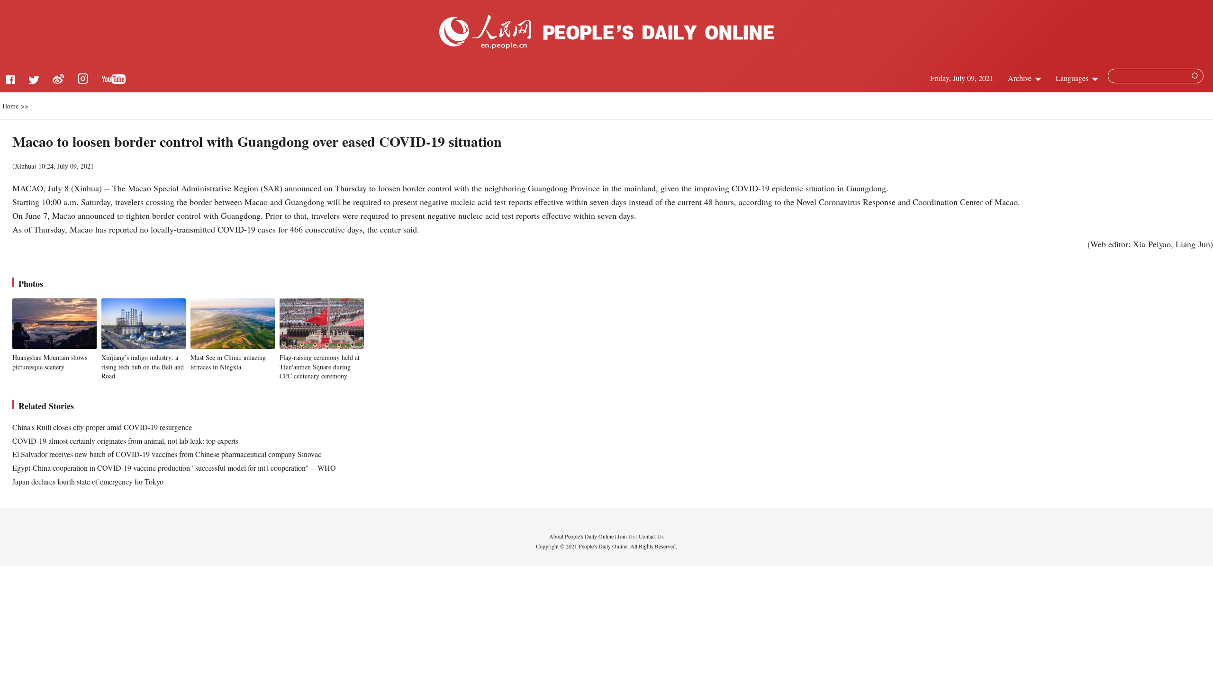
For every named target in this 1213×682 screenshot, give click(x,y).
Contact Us (651, 536)
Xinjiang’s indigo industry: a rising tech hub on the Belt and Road (142, 366)
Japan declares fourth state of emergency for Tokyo (87, 481)
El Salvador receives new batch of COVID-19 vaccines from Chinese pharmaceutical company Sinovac (166, 454)
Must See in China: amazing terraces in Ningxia (228, 362)
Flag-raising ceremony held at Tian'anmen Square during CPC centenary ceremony (320, 366)
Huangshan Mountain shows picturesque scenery (49, 362)
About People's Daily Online (581, 536)
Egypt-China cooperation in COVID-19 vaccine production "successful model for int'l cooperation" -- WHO (174, 468)
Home (10, 105)
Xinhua (24, 166)
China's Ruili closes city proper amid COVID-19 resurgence (102, 427)
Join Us (626, 536)
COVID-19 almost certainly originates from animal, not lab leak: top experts (125, 441)
